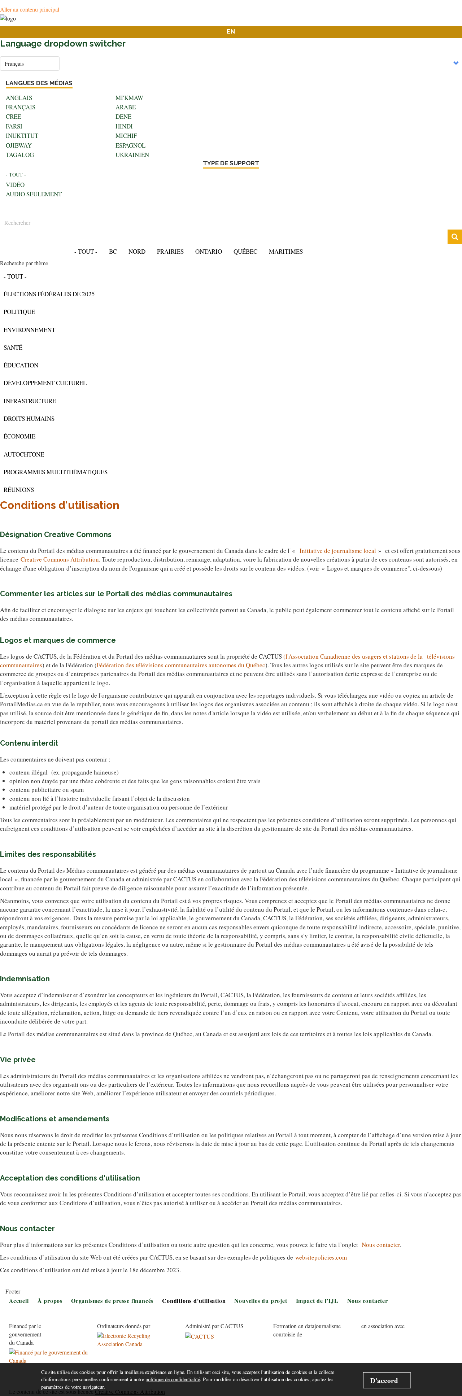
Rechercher (460, 237)
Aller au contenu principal (29, 9)
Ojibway (19, 145)
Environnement (29, 330)
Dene (123, 116)
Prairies (170, 251)
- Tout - (16, 174)
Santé (13, 347)
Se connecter (440, 20)
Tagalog (20, 154)
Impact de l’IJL (317, 1301)
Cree (13, 116)
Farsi (14, 126)
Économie (19, 436)
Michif (126, 135)
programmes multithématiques (56, 472)
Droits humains (29, 418)
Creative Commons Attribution (60, 559)
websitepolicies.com (321, 1257)
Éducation (21, 365)
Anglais (19, 97)
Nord (136, 251)
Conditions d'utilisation (194, 1301)
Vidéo (15, 184)
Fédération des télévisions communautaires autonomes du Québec (181, 665)
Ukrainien (132, 154)
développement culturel (45, 383)
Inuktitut (22, 135)
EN (231, 31)
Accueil (406, 20)
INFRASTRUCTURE (30, 401)
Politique (19, 311)
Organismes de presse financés (112, 1301)
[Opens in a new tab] (48, 1356)
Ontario (208, 251)
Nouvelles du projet (260, 1301)
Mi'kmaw (129, 97)
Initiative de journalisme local (338, 550)
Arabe (126, 107)
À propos (50, 1301)
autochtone (24, 454)
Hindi (124, 126)
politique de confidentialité (172, 1379)
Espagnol (130, 145)
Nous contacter (381, 1244)
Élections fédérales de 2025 (49, 294)
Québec (245, 251)
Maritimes (286, 251)
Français (20, 107)
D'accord (384, 1380)
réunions (19, 489)
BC (113, 251)
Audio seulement (34, 194)
